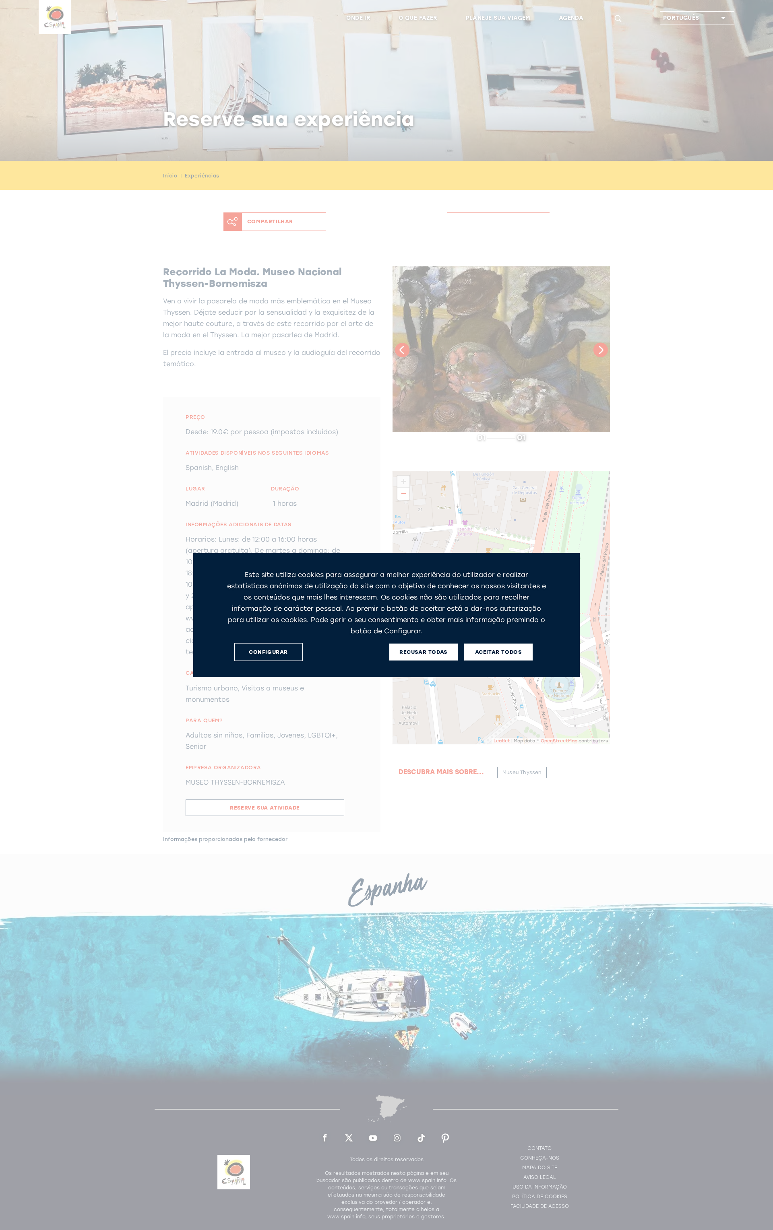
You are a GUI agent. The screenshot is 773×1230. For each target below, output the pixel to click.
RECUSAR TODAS (423, 652)
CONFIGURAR (268, 652)
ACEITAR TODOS (498, 652)
